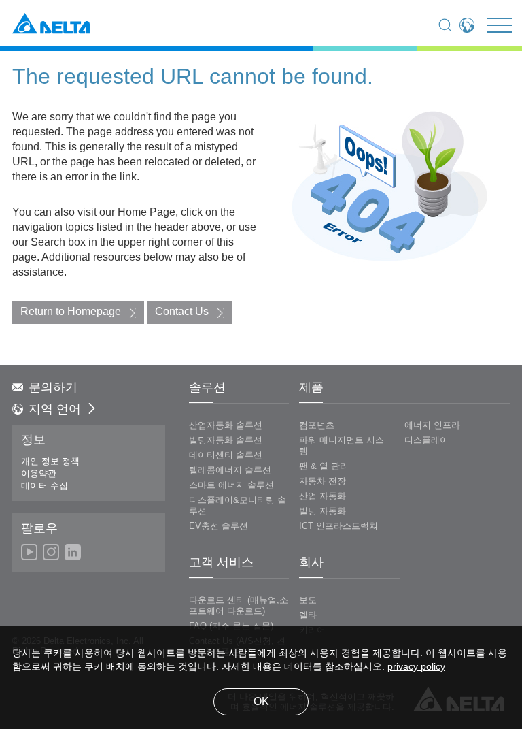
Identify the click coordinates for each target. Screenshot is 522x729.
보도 (308, 600)
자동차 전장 (322, 481)
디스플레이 (426, 440)
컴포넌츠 (316, 425)
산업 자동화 (322, 496)
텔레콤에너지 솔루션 (230, 470)
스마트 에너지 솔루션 (231, 485)
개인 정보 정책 (50, 461)
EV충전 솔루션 (218, 526)
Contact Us (182, 312)
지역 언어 (55, 410)
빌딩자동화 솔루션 (225, 440)
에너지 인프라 (432, 425)
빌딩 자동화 (322, 511)
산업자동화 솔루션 (225, 425)
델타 (308, 615)
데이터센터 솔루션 (225, 455)
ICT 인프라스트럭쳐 (338, 526)
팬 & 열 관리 (324, 466)
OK (261, 702)
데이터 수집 (44, 486)
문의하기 (53, 388)
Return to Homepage (70, 312)
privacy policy (416, 667)
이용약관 (38, 474)
